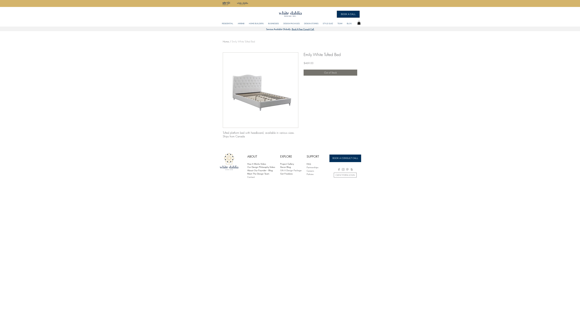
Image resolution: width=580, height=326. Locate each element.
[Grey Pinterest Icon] (347, 169)
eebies (289, 173)
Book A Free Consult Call (302, 29)
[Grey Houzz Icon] (351, 169)
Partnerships (312, 167)
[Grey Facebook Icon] (339, 169)
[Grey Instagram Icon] (343, 169)
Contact (251, 177)
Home (226, 41)
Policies (310, 174)
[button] (227, 22)
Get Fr (283, 173)
